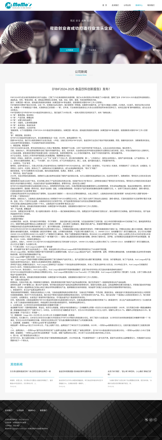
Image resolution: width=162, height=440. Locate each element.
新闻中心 (31, 410)
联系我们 (43, 410)
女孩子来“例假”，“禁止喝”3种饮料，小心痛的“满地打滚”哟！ (129, 372)
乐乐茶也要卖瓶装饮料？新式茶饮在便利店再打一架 (30, 371)
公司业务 (20, 410)
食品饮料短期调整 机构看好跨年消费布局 (75, 371)
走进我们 (8, 410)
